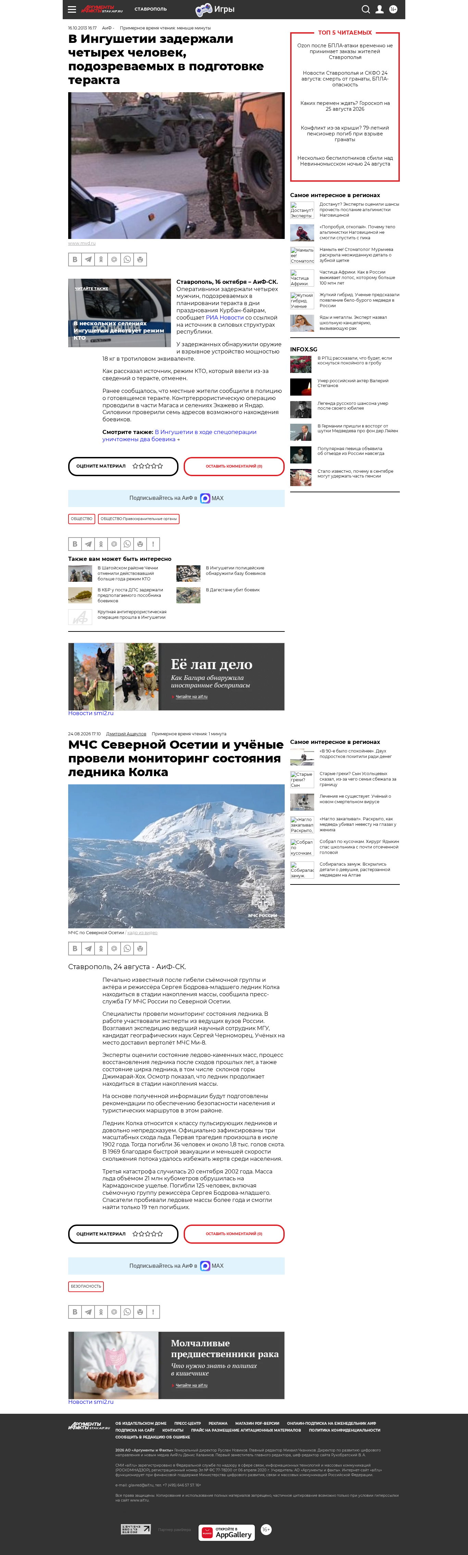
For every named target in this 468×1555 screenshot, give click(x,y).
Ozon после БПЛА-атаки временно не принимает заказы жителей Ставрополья (345, 51)
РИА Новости (225, 317)
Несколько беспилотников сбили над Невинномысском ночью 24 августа (345, 161)
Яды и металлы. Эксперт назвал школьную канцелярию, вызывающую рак (353, 323)
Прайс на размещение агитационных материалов (246, 1430)
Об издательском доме (141, 1423)
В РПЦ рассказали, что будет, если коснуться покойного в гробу (355, 360)
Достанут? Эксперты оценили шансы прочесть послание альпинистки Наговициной (359, 210)
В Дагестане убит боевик (233, 589)
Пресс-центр (187, 1423)
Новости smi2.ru (91, 713)
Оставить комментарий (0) (234, 466)
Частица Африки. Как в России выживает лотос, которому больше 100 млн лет (357, 277)
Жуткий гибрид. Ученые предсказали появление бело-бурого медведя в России (359, 300)
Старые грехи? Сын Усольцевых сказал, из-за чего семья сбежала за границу (358, 779)
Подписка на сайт (135, 1430)
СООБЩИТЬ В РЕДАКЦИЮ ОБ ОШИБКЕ (152, 1437)
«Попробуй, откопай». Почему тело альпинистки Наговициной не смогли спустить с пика (357, 232)
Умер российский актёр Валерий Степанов (353, 383)
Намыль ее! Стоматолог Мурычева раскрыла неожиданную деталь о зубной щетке (356, 255)
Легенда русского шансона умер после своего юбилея (353, 406)
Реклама (218, 1423)
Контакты (172, 1430)
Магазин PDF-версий (257, 1423)
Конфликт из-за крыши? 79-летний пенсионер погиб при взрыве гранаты (345, 134)
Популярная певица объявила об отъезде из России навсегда (351, 451)
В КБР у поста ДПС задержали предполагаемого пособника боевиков (130, 595)
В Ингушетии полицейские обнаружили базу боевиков (236, 570)
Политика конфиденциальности (344, 1430)
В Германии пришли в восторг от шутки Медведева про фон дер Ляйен (358, 428)
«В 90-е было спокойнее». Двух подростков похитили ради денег (356, 753)
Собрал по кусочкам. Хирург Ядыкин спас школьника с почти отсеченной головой (359, 847)
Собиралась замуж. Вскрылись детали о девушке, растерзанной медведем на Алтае (355, 869)
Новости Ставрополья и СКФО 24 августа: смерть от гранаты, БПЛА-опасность (345, 79)
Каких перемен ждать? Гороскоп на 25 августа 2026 (345, 106)
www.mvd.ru (82, 243)
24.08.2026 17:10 (84, 733)
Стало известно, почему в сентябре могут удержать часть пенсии (355, 474)
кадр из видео (142, 932)
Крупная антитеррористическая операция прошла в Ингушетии (132, 614)
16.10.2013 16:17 (82, 28)
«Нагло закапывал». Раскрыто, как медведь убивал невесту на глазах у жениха (358, 824)
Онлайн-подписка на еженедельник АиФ (331, 1423)
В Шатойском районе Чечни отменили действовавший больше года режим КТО (128, 573)
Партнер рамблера (174, 1530)
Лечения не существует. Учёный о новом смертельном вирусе (355, 799)
